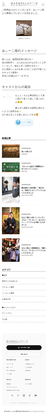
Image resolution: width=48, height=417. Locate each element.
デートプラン (7, 313)
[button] (43, 4)
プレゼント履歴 (8, 287)
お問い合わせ (24, 354)
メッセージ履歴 (8, 293)
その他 (4, 319)
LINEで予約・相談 (25, 347)
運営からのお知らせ (9, 281)
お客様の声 (6, 299)
